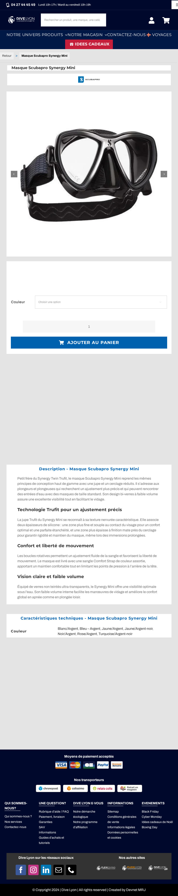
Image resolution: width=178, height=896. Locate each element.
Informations (47, 832)
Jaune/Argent (112, 628)
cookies (116, 837)
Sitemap (113, 811)
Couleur (18, 302)
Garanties (45, 822)
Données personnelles (122, 832)
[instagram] (33, 870)
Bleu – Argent (90, 628)
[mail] (58, 870)
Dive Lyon (69, 890)
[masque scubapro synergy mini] (89, 174)
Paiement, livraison (52, 816)
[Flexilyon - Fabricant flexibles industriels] (132, 868)
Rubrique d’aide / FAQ (54, 811)
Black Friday (150, 811)
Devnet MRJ (136, 890)
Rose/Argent (87, 634)
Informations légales (121, 827)
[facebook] (21, 870)
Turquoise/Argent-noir (115, 634)
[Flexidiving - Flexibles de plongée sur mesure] (106, 867)
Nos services (13, 821)
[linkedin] (46, 870)
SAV (42, 827)
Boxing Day (149, 827)
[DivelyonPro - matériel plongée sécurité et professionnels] (157, 867)
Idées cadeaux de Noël (157, 822)
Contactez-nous (15, 827)
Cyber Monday (152, 816)
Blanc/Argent (68, 628)
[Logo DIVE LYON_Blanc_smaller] (22, 16)
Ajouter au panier (93, 342)
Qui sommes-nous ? (18, 816)
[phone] (71, 870)
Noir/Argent (67, 634)
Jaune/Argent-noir (138, 628)
